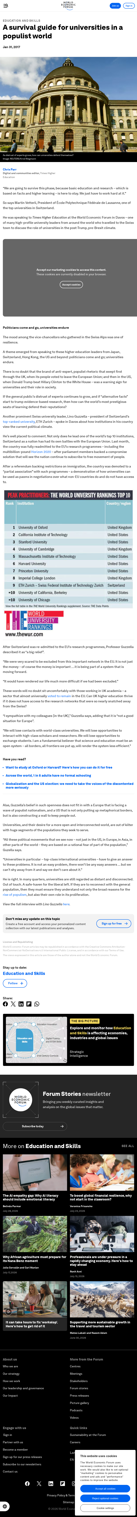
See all (128, 1146)
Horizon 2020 (41, 452)
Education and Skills (21, 20)
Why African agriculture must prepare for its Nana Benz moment (34, 1259)
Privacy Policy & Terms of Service (68, 1495)
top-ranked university (19, 421)
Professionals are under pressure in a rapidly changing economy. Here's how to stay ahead (101, 1260)
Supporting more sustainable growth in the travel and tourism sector (100, 1324)
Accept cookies (71, 284)
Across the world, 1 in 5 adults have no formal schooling (48, 775)
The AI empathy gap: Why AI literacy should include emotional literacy (30, 1197)
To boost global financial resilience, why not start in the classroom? (101, 1197)
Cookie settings (105, 1508)
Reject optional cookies (105, 1498)
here (66, 904)
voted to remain (59, 696)
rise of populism (15, 894)
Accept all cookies (105, 1488)
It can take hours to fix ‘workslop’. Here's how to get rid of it (32, 1324)
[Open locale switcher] (4, 1506)
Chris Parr (10, 169)
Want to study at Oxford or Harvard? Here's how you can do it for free (59, 767)
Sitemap (68, 1502)
